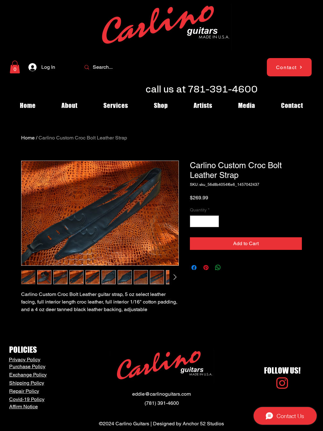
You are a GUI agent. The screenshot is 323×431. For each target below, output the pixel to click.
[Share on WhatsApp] (218, 267)
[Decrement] (195, 221)
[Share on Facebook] (194, 267)
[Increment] (214, 221)
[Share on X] (230, 267)
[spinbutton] (204, 221)
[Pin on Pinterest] (206, 267)
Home (28, 138)
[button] (14, 67)
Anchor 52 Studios (203, 424)
